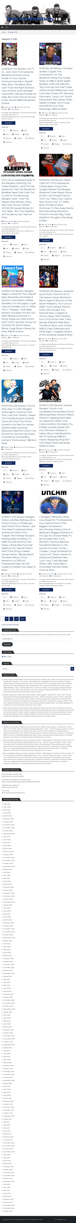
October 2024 (8, 863)
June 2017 (6, 1125)
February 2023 (8, 923)
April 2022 (7, 952)
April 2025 (7, 845)
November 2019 (9, 1039)
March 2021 (7, 991)
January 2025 (8, 854)
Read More (8, 123)
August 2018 (7, 1083)
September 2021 (9, 973)
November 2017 (8, 1110)
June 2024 (7, 875)
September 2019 (9, 1045)
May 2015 (6, 1190)
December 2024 (8, 857)
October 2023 (8, 899)
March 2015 (7, 1196)
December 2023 (8, 893)
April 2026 (7, 813)
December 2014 (8, 1205)
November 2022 (9, 932)
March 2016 (7, 1163)
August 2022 (7, 941)
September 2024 (9, 866)
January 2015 (8, 1202)
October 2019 (8, 1042)
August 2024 (7, 869)
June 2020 (7, 1018)
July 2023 (6, 908)
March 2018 (7, 1098)
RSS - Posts (7, 657)
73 (16, 619)
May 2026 (6, 810)
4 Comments (14, 337)
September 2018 (9, 1080)
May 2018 (6, 1092)
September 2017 (9, 1116)
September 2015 (9, 1181)
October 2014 (8, 1211)
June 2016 (6, 1155)
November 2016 (8, 1146)
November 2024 (9, 860)
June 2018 (6, 1089)
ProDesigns (70, 1219)
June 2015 (6, 1187)
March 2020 (7, 1027)
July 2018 (6, 1086)
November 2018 (8, 1074)
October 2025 (8, 831)
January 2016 (8, 1169)
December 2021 (8, 964)
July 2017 (6, 1122)
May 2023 (6, 914)
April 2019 (7, 1059)
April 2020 (7, 1024)
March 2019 (7, 1062)
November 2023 (9, 896)
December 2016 (8, 1143)
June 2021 (6, 982)
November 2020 (9, 1003)
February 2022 (8, 958)
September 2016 (9, 1152)
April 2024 (7, 881)
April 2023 (7, 917)
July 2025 (6, 837)
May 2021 (6, 985)
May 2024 (6, 878)
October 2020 (8, 1006)
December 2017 (8, 1107)
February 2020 (8, 1030)
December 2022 (8, 929)
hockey (65, 574)
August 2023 (7, 905)
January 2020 (8, 1033)
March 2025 (7, 848)
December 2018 (8, 1071)
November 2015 (8, 1175)
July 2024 (6, 872)
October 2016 (8, 1149)
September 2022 (9, 938)
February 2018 (8, 1101)
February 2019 (8, 1065)
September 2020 (9, 1009)
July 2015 (6, 1184)
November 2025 (9, 828)
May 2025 (6, 842)
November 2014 (8, 1208)
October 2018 (8, 1077)
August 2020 (7, 1012)
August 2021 (7, 976)
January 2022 (8, 961)
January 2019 (8, 1068)
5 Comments (8, 449)
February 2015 (8, 1199)
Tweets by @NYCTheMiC (10, 625)
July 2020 (6, 1015)
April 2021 (7, 988)
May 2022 (6, 949)
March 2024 (7, 884)
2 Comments (14, 576)
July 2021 (6, 979)
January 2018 (8, 1104)
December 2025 (8, 825)
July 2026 (6, 804)
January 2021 (8, 997)
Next (22, 619)
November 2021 (8, 967)
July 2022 (6, 944)
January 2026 (8, 822)
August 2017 (7, 1119)
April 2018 (7, 1095)
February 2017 (8, 1137)
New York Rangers (28, 447)
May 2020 (6, 1021)
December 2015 (8, 1172)
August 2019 (7, 1048)
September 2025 (9, 834)
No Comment (52, 115)
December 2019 (8, 1036)
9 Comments (56, 576)
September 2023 (9, 902)
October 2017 (8, 1113)
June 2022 (7, 947)
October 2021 (8, 970)
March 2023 (7, 920)
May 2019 (6, 1056)
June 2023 (7, 911)
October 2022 (8, 935)
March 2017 (7, 1134)
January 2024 (8, 890)
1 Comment (14, 223)
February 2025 (8, 851)
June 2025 (7, 840)
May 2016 (6, 1158)
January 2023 (8, 926)
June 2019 (7, 1054)
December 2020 (9, 1000)
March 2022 (7, 955)
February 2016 (8, 1166)
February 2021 (8, 994)
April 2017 (7, 1131)
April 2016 (7, 1161)
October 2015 (8, 1178)
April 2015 (7, 1193)
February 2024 (8, 887)
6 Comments (14, 109)
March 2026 (7, 816)
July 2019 (6, 1051)
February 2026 (8, 819)
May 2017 (6, 1128)
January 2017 (8, 1140)
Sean (18, 107)
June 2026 (7, 807)
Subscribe (7, 644)
